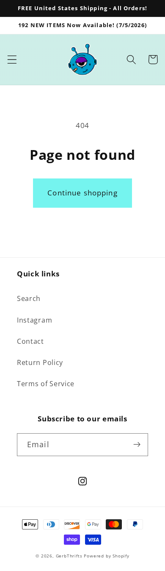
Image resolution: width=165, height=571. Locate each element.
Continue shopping (82, 193)
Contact (30, 341)
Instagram (34, 320)
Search (29, 298)
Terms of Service (45, 383)
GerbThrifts (69, 556)
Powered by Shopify (106, 556)
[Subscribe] (137, 444)
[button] (12, 59)
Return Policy (40, 362)
